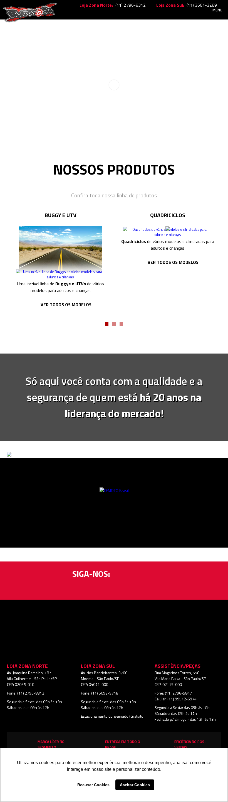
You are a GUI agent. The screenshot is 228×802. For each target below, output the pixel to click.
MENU (217, 10)
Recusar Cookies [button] (93, 785)
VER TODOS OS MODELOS (66, 304)
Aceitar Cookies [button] (135, 785)
